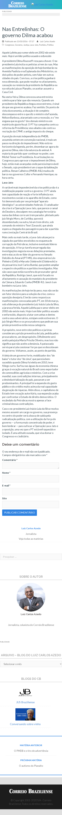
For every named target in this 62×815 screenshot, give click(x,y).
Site (4, 498)
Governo (18, 45)
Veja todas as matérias (31, 538)
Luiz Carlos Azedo (47, 41)
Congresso (9, 45)
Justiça (26, 45)
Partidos (42, 45)
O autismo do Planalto (31, 765)
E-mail (6, 485)
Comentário (9, 459)
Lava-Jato (34, 45)
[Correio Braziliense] (18, 4)
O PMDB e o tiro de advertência (31, 750)
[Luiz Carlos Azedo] (43, 4)
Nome (6, 472)
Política (50, 45)
